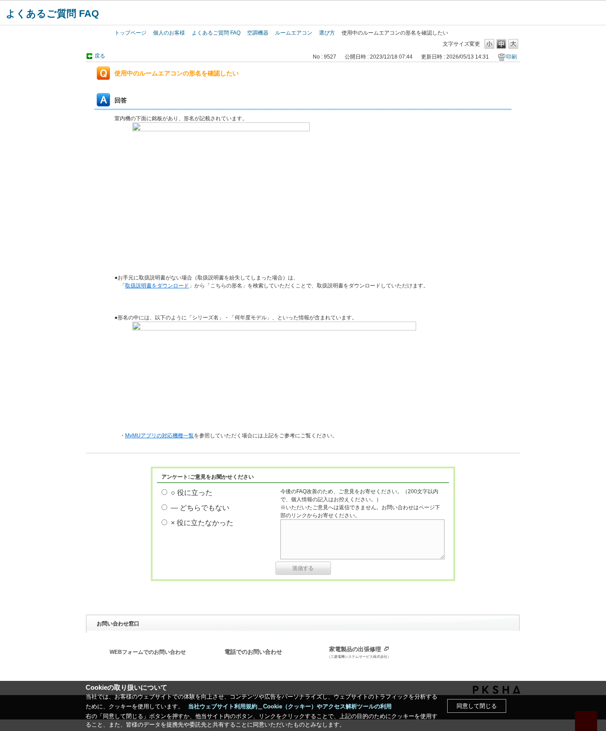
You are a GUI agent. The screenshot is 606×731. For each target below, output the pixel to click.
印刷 (511, 57)
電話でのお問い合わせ (253, 652)
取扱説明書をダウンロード (157, 286)
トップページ (130, 33)
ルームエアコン (293, 33)
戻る (99, 56)
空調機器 (257, 33)
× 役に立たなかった (202, 523)
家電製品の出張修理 (359, 652)
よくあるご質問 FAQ (52, 13)
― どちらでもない (200, 507)
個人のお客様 (169, 33)
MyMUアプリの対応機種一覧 (159, 435)
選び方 (327, 33)
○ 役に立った (191, 492)
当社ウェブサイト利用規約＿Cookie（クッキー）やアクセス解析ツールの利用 (290, 706)
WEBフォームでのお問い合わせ (148, 652)
